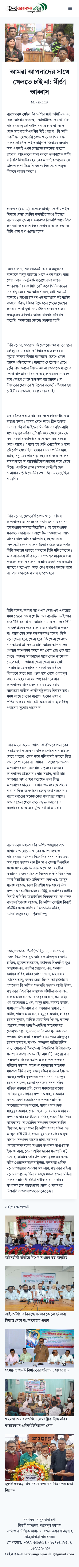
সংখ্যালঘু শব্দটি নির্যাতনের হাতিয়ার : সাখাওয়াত (37, 1370)
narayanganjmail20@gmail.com (49, 1554)
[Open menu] (70, 8)
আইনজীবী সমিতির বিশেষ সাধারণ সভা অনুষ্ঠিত (36, 1258)
